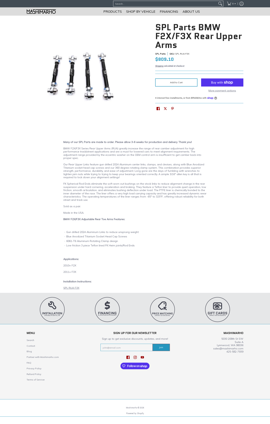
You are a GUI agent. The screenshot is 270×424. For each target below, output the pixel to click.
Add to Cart (176, 82)
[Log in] (241, 3)
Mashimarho (132, 407)
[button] (158, 108)
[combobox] (165, 3)
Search (30, 340)
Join (161, 347)
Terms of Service (36, 379)
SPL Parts (160, 53)
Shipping (159, 66)
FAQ (29, 362)
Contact (31, 345)
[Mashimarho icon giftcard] (217, 309)
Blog (29, 351)
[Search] (220, 3)
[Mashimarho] (41, 11)
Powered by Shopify (135, 413)
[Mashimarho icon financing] (107, 309)
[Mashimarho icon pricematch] (162, 309)
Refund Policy (34, 374)
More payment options (222, 90)
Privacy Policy (34, 368)
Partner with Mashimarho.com (43, 357)
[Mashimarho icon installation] (52, 309)
